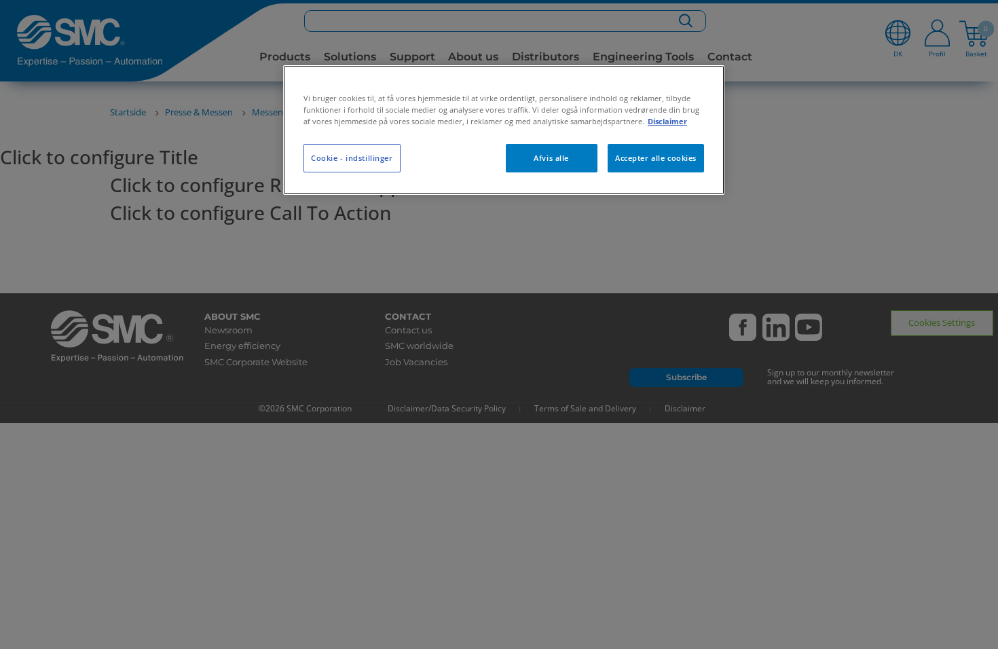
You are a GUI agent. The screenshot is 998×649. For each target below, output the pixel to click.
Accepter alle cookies (656, 158)
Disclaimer (667, 121)
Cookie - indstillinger (352, 158)
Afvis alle (551, 158)
